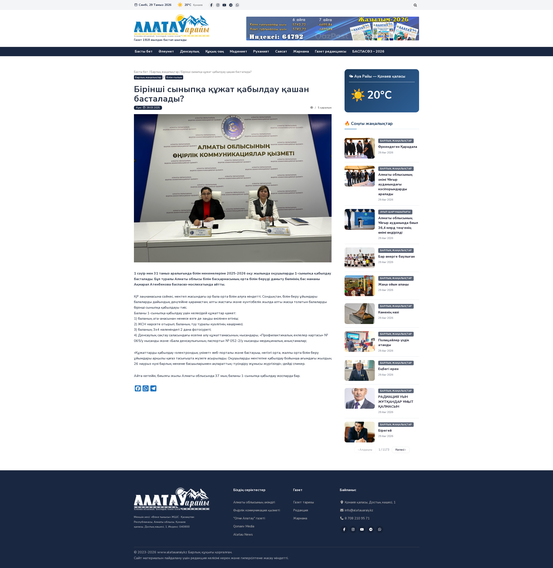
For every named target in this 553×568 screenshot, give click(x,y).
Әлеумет (166, 51)
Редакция (300, 510)
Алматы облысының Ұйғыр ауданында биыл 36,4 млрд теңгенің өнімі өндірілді (398, 225)
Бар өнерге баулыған (396, 256)
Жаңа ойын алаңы (393, 284)
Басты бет (144, 51)
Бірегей (385, 430)
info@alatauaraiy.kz (358, 510)
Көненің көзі (388, 312)
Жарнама (301, 51)
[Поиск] (415, 5)
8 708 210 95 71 (357, 518)
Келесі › (401, 450)
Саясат (281, 51)
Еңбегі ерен (388, 369)
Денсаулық (189, 51)
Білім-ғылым (174, 77)
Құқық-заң (214, 51)
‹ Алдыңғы (365, 450)
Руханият (261, 51)
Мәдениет (238, 51)
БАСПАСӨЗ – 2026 (368, 51)
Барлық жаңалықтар (165, 72)
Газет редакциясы (330, 51)
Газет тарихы (303, 502)
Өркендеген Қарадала (397, 146)
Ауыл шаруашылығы (395, 212)
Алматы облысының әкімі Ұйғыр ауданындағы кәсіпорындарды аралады (395, 184)
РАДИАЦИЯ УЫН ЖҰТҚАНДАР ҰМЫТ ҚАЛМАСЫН (395, 401)
